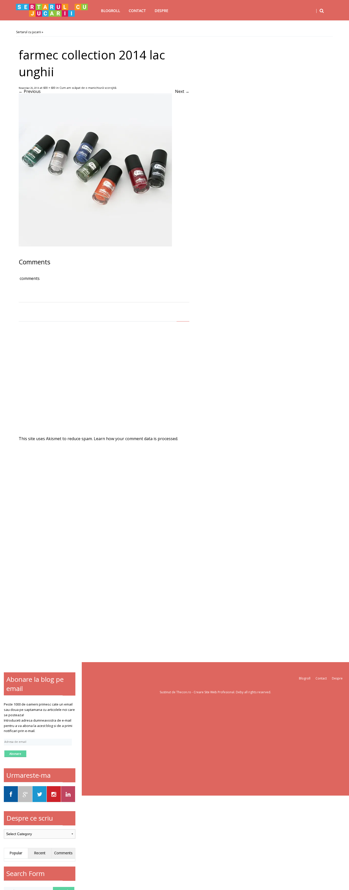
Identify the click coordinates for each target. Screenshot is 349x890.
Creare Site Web (206, 692)
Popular (15, 852)
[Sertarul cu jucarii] (52, 10)
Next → (182, 91)
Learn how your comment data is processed (135, 438)
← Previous (30, 91)
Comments (63, 852)
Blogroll (110, 10)
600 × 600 (49, 88)
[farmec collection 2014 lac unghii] (95, 245)
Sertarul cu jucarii (28, 32)
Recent (39, 852)
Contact (137, 10)
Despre (161, 10)
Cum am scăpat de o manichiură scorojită (88, 88)
